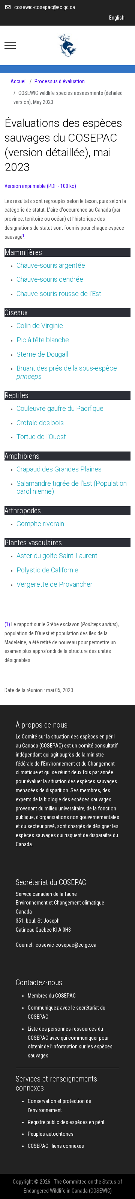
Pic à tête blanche (42, 340)
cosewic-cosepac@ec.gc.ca (44, 7)
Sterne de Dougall (42, 354)
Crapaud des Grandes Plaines (59, 469)
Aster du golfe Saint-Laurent (57, 556)
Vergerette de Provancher (54, 584)
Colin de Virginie (39, 325)
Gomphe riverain (40, 524)
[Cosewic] (67, 45)
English (116, 18)
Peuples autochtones (51, 1134)
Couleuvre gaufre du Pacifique (60, 408)
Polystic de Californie (47, 570)
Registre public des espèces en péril (66, 1122)
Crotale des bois (40, 423)
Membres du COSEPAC (52, 996)
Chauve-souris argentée (50, 265)
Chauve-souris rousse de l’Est (58, 293)
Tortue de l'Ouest (41, 437)
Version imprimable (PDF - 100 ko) (40, 186)
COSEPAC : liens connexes (56, 1146)
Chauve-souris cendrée (49, 279)
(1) (7, 624)
